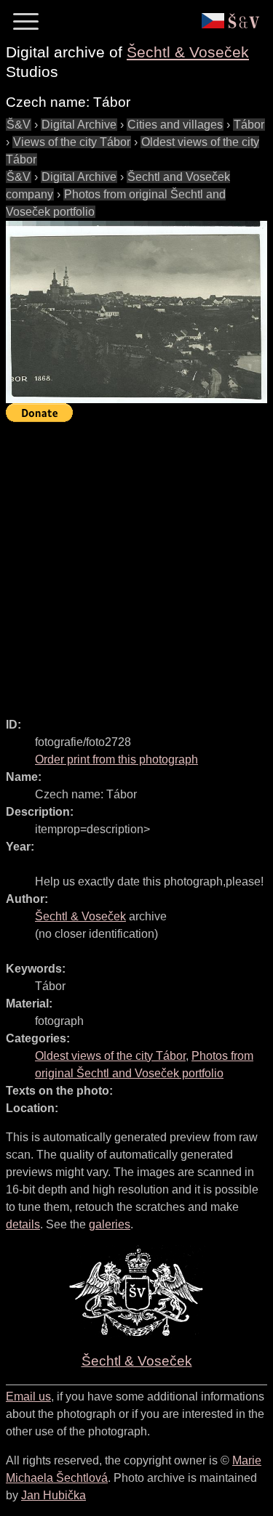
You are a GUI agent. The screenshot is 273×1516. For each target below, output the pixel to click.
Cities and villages (175, 124)
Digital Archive (78, 124)
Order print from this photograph (116, 759)
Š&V (19, 124)
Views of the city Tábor (71, 142)
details (23, 1224)
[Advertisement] (136, 563)
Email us (28, 1396)
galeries (109, 1224)
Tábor (249, 124)
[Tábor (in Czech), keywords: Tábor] (136, 312)
